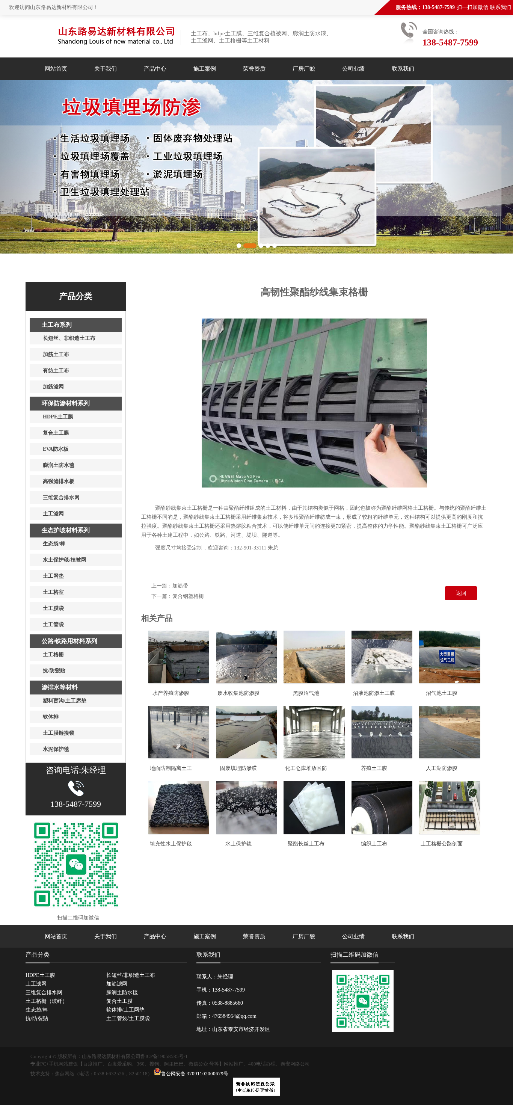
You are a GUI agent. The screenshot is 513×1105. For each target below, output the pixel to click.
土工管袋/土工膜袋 (128, 1018)
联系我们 (500, 7)
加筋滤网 (116, 984)
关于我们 (105, 69)
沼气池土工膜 (441, 693)
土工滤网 (36, 984)
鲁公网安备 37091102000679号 (194, 1073)
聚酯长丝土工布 (306, 844)
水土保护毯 (238, 844)
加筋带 (180, 586)
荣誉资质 (254, 69)
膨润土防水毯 (122, 992)
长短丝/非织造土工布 (130, 975)
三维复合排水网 (44, 992)
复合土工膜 (119, 1001)
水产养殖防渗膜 (170, 693)
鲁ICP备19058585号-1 (164, 1056)
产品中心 (155, 69)
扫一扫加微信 (472, 7)
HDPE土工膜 (40, 975)
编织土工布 (374, 844)
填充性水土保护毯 (171, 844)
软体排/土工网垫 (125, 1010)
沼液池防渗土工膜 (374, 693)
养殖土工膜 (374, 768)
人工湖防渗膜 (441, 768)
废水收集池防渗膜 (238, 693)
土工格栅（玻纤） (47, 1001)
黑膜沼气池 (306, 693)
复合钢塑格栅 (188, 596)
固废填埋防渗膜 (238, 768)
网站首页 (56, 69)
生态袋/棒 (37, 1010)
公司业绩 (353, 69)
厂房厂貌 (304, 69)
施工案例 (204, 69)
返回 (461, 593)
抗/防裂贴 (37, 1018)
